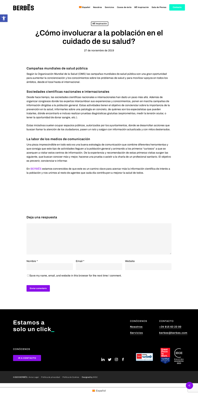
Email (80, 261)
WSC (95, 377)
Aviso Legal (34, 377)
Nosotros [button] (136, 326)
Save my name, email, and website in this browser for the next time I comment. (75, 275)
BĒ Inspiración (99, 24)
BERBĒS (36, 168)
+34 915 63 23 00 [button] (170, 326)
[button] (4, 18)
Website (130, 261)
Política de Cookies (70, 377)
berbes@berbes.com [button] (173, 332)
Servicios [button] (136, 332)
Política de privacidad (50, 377)
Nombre (32, 261)
